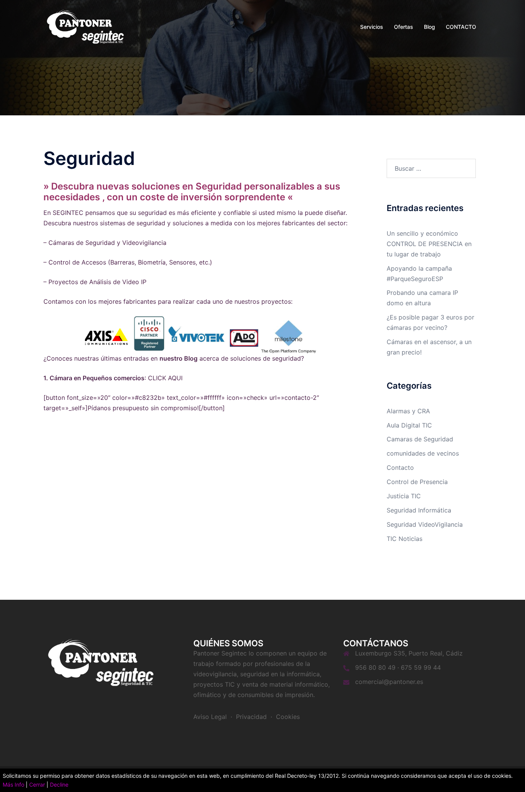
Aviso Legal (210, 716)
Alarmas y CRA (408, 411)
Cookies (288, 716)
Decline (59, 784)
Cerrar (37, 784)
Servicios (371, 26)
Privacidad (251, 716)
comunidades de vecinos (423, 453)
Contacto (400, 467)
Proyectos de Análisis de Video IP (97, 282)
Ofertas (403, 26)
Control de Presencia (417, 482)
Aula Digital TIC (409, 425)
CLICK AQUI (164, 378)
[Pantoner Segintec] (85, 26)
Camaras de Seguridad (420, 439)
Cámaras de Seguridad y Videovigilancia (107, 242)
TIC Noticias (404, 538)
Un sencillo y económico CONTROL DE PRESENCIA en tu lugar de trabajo (429, 244)
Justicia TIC (404, 496)
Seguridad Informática (419, 510)
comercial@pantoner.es (389, 682)
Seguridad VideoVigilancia (425, 524)
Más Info (13, 784)
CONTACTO (461, 26)
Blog (429, 26)
